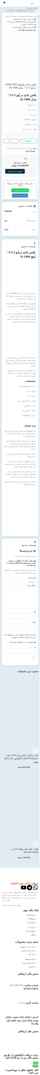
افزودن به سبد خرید (15, 171)
